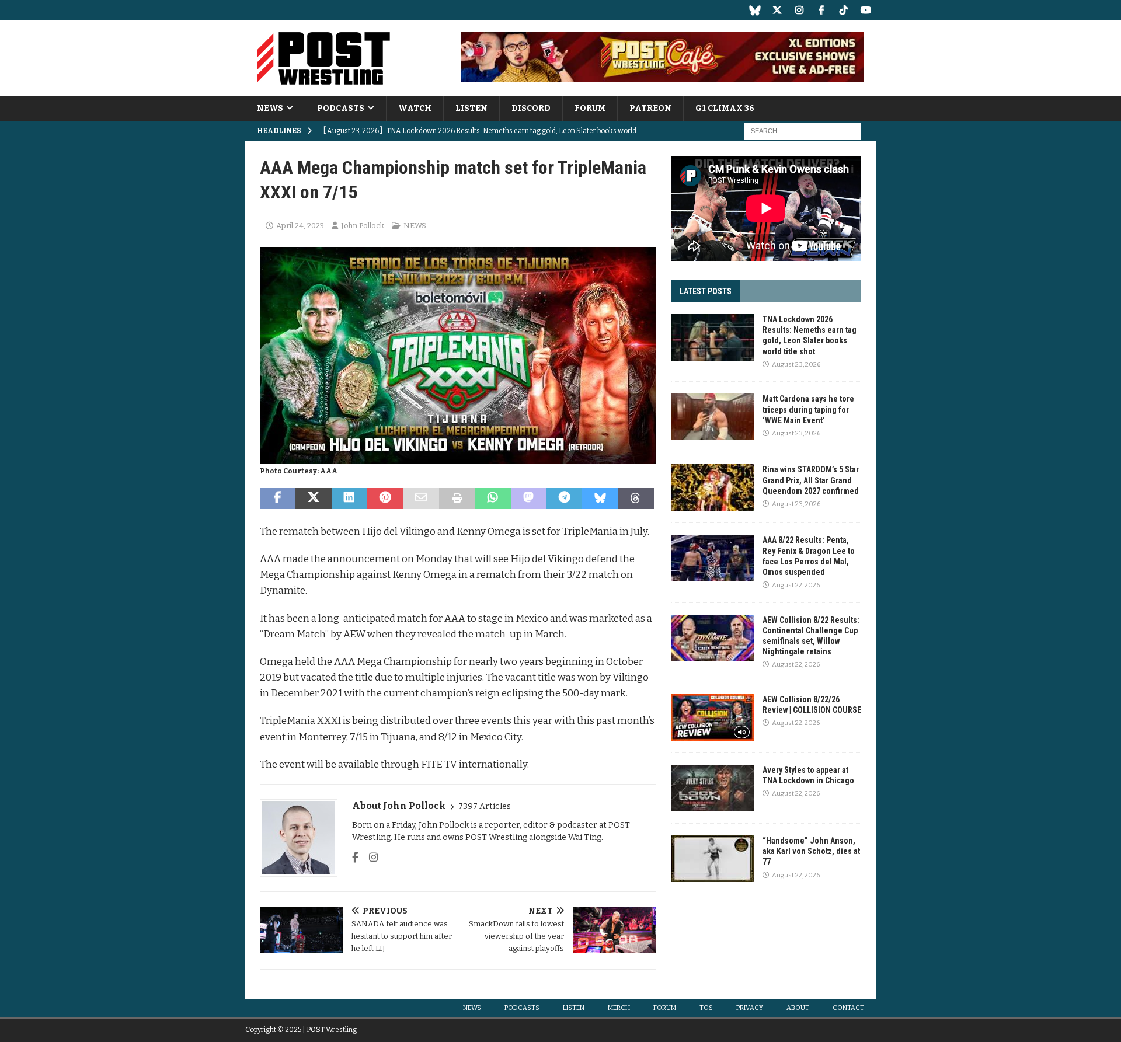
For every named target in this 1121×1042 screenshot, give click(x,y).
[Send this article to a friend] (420, 498)
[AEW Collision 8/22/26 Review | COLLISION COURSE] (712, 717)
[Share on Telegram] (564, 498)
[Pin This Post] (385, 498)
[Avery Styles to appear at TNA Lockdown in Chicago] (712, 788)
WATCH (414, 108)
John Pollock (362, 225)
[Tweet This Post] (313, 498)
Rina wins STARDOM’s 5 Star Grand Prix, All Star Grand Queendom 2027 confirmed (811, 480)
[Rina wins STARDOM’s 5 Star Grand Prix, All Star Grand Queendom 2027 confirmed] (712, 487)
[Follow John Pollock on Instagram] (369, 857)
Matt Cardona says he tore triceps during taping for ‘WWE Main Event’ (808, 409)
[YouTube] (865, 10)
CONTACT (848, 1008)
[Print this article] (457, 498)
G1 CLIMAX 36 (724, 108)
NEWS (270, 108)
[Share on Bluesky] (600, 498)
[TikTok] (843, 10)
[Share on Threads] (636, 498)
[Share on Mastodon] (528, 498)
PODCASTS (340, 108)
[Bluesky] (754, 10)
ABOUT (797, 1008)
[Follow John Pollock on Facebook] (355, 857)
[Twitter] (777, 10)
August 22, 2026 (796, 585)
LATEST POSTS (706, 291)
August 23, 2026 (796, 364)
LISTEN (471, 108)
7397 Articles (484, 806)
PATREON (650, 108)
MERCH (619, 1008)
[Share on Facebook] (277, 498)
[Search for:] (802, 131)
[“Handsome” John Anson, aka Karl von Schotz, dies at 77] (712, 858)
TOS (706, 1008)
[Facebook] (821, 10)
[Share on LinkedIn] (349, 498)
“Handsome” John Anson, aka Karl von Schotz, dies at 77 (811, 851)
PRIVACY (749, 1008)
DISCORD (531, 108)
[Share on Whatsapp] (492, 498)
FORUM (590, 108)
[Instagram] (799, 10)
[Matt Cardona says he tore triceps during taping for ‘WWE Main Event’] (712, 416)
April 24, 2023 (300, 225)
